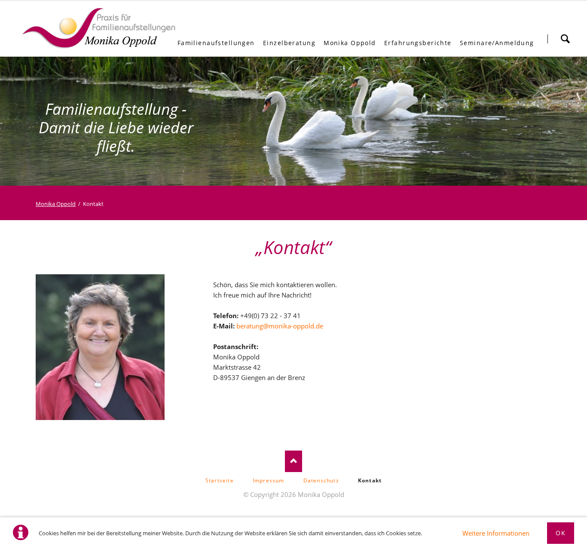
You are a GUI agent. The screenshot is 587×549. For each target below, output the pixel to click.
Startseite (219, 480)
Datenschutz (321, 480)
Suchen (565, 38)
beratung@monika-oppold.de (279, 326)
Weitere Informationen (495, 533)
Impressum (268, 480)
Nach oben (293, 461)
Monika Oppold (56, 204)
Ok (561, 533)
